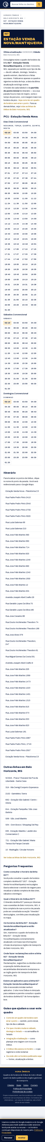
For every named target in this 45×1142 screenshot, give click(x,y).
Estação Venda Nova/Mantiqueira (23, 41)
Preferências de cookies (22, 1092)
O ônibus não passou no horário (19, 1049)
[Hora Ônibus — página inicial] (5, 4)
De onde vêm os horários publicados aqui (24, 1056)
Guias (18, 1085)
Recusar (8, 1138)
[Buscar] (39, 4)
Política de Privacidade (22, 1089)
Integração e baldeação (16, 1038)
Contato (34, 1085)
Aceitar (22, 1138)
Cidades (10, 1085)
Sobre (25, 1085)
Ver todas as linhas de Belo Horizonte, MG (22, 857)
